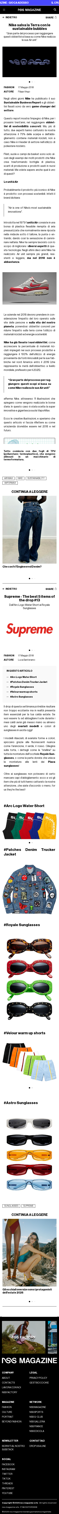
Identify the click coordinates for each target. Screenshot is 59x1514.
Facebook (8, 1464)
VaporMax (10, 483)
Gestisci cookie (39, 1383)
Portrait (7, 1417)
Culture (7, 1412)
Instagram (8, 1469)
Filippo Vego (24, 91)
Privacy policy (38, 1378)
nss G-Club (36, 1417)
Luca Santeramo (26, 660)
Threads (7, 1483)
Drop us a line (38, 1446)
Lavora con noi (11, 1387)
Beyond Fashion (11, 1421)
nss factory (9, 1392)
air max (8, 478)
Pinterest (8, 1488)
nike (20, 478)
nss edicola (37, 1431)
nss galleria (37, 1421)
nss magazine (38, 1407)
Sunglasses (11, 1206)
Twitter (7, 1474)
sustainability (36, 478)
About (6, 1378)
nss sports (36, 1412)
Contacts (8, 1383)
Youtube (7, 1493)
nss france (36, 1426)
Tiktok (6, 1479)
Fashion (9, 87)
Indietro (11, 17)
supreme (28, 1206)
